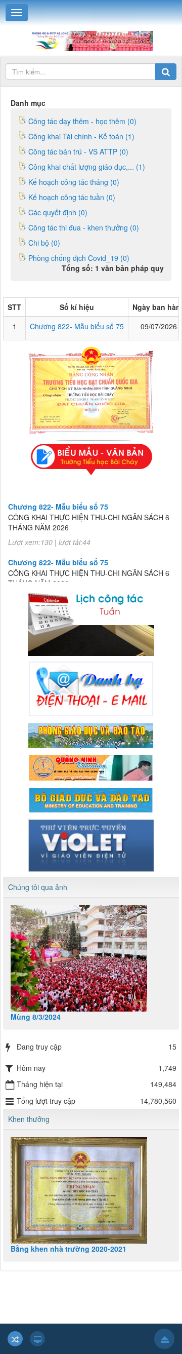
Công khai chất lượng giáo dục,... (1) (86, 167)
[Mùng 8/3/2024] (91, 958)
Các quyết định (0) (57, 212)
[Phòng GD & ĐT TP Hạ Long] (91, 734)
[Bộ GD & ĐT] (91, 799)
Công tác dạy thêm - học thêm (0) (82, 121)
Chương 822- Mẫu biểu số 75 (77, 326)
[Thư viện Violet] (91, 844)
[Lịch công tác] (91, 617)
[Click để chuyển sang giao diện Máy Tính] (37, 1338)
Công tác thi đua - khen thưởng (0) (83, 227)
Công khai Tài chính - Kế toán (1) (81, 136)
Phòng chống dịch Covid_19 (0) (78, 258)
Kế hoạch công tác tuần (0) (71, 197)
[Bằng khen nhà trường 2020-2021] (91, 1190)
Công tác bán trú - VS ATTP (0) (78, 151)
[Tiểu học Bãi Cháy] (91, 40)
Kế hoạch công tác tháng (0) (73, 182)
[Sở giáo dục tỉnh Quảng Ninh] (91, 767)
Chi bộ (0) (44, 243)
